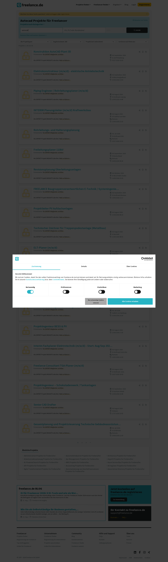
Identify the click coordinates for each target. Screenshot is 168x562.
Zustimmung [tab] (36, 266)
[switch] (66, 292)
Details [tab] (84, 266)
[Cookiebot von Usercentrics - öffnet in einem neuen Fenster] (143, 259)
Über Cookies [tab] (132, 266)
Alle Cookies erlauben (130, 301)
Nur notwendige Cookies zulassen (96, 301)
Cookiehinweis (58, 279)
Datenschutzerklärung (35, 279)
